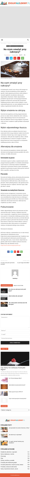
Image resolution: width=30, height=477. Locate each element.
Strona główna (3, 43)
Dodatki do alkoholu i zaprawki (9, 452)
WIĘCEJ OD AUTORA (18, 285)
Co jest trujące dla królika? (23, 262)
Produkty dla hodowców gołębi (9, 462)
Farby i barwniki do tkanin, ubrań (9, 469)
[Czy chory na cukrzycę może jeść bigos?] (15, 359)
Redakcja (9, 55)
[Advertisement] (15, 22)
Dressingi (3, 456)
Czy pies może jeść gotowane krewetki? (8, 263)
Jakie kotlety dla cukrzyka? (15, 296)
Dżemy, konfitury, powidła (7, 460)
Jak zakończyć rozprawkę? (15, 434)
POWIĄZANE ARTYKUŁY (7, 285)
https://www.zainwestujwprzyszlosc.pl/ (10, 245)
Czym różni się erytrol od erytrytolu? (17, 398)
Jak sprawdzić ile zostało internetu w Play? (19, 428)
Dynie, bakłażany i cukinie (7, 454)
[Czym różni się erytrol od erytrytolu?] (4, 400)
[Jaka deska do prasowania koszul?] (4, 386)
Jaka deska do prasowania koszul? (17, 385)
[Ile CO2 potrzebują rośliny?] (4, 380)
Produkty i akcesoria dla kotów (9, 466)
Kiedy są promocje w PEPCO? (16, 391)
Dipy (2, 458)
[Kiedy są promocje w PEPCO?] (4, 393)
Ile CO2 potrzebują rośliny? (15, 378)
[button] (28, 40)
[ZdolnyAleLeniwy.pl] (15, 3)
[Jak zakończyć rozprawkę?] (4, 436)
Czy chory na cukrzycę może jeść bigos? (13, 368)
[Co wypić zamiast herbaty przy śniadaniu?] (4, 443)
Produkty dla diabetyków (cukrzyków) (3, 292)
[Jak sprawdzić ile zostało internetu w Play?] (4, 429)
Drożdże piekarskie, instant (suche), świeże (12, 464)
